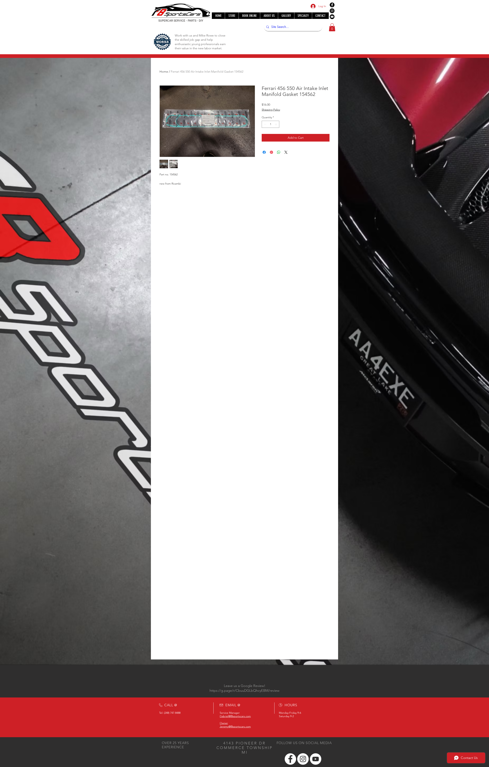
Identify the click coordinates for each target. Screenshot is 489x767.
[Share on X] (286, 152)
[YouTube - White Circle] (315, 759)
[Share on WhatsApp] (278, 152)
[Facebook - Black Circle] (332, 4)
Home (163, 71)
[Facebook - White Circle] (290, 759)
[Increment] (276, 124)
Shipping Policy (271, 109)
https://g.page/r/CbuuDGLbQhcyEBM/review (244, 690)
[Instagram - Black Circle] (332, 10)
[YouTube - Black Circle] (332, 16)
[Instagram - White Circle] (303, 759)
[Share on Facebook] (264, 152)
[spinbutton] (270, 124)
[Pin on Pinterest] (271, 152)
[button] (332, 27)
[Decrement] (264, 124)
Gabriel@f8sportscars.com (235, 716)
